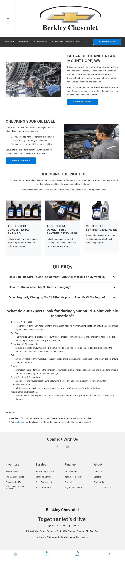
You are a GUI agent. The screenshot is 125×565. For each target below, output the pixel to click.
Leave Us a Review (102, 488)
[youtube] (67, 447)
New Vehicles (12, 472)
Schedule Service (23, 42)
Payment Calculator (73, 488)
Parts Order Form (57, 42)
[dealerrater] (57, 447)
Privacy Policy (32, 531)
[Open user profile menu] (109, 554)
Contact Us (99, 482)
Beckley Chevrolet (71, 526)
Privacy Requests (48, 531)
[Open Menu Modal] (8, 18)
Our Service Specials (73, 42)
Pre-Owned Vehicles (15, 477)
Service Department (45, 472)
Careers (97, 477)
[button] (62, 277)
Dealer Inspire (81, 537)
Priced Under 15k (13, 482)
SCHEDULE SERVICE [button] (82, 102)
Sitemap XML (83, 531)
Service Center (9, 42)
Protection (69, 482)
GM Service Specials (40, 42)
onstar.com (20, 422)
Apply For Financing (74, 477)
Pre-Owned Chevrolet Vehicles (15, 488)
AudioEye (94, 531)
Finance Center (71, 472)
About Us (98, 472)
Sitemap (72, 531)
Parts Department (44, 482)
